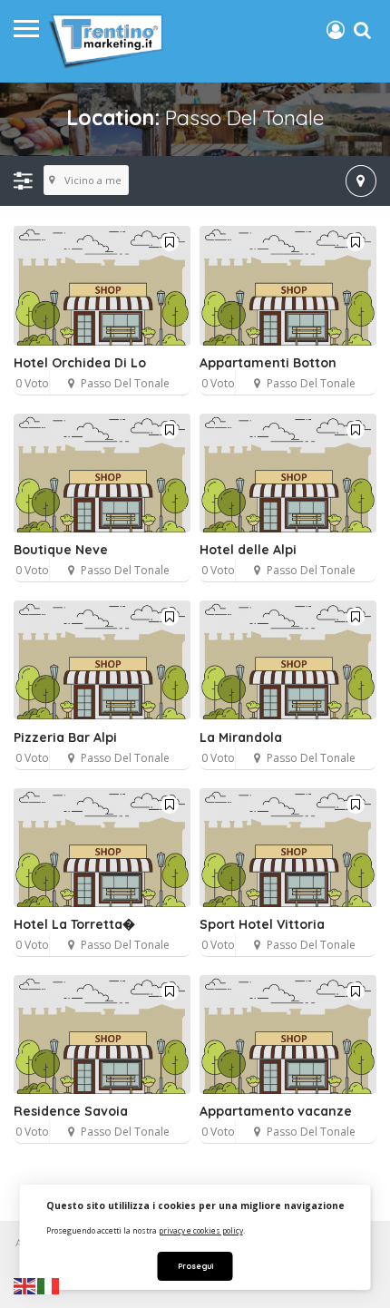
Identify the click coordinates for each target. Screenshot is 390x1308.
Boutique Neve (61, 550)
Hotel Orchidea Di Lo (80, 363)
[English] (25, 1285)
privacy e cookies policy (201, 1230)
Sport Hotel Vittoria (262, 924)
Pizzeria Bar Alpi (65, 737)
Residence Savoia (71, 1111)
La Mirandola (241, 737)
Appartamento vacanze (276, 1111)
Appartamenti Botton (268, 363)
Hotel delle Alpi (248, 550)
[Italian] (49, 1285)
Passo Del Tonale (125, 383)
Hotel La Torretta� (74, 924)
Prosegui (195, 1266)
